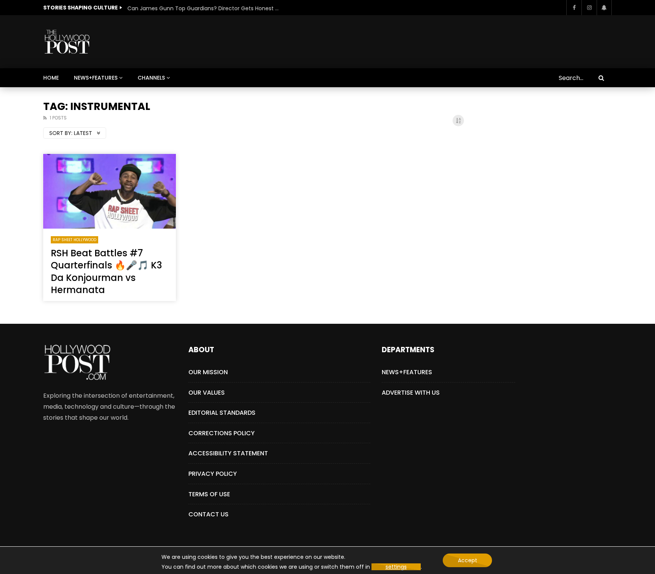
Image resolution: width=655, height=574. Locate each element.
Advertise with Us (411, 392)
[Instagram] (589, 7)
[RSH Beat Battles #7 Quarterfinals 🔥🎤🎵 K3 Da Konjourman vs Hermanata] (109, 191)
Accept (467, 560)
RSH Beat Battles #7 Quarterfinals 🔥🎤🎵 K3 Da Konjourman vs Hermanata (106, 271)
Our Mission (208, 372)
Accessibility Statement (228, 453)
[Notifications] (604, 7)
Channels (151, 78)
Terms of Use (209, 494)
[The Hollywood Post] (67, 41)
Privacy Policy (212, 473)
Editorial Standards (221, 412)
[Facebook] (573, 7)
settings (396, 566)
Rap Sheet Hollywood (74, 240)
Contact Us (208, 514)
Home (51, 78)
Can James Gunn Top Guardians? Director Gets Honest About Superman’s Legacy (203, 8)
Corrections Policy (221, 433)
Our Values (206, 392)
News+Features (96, 78)
